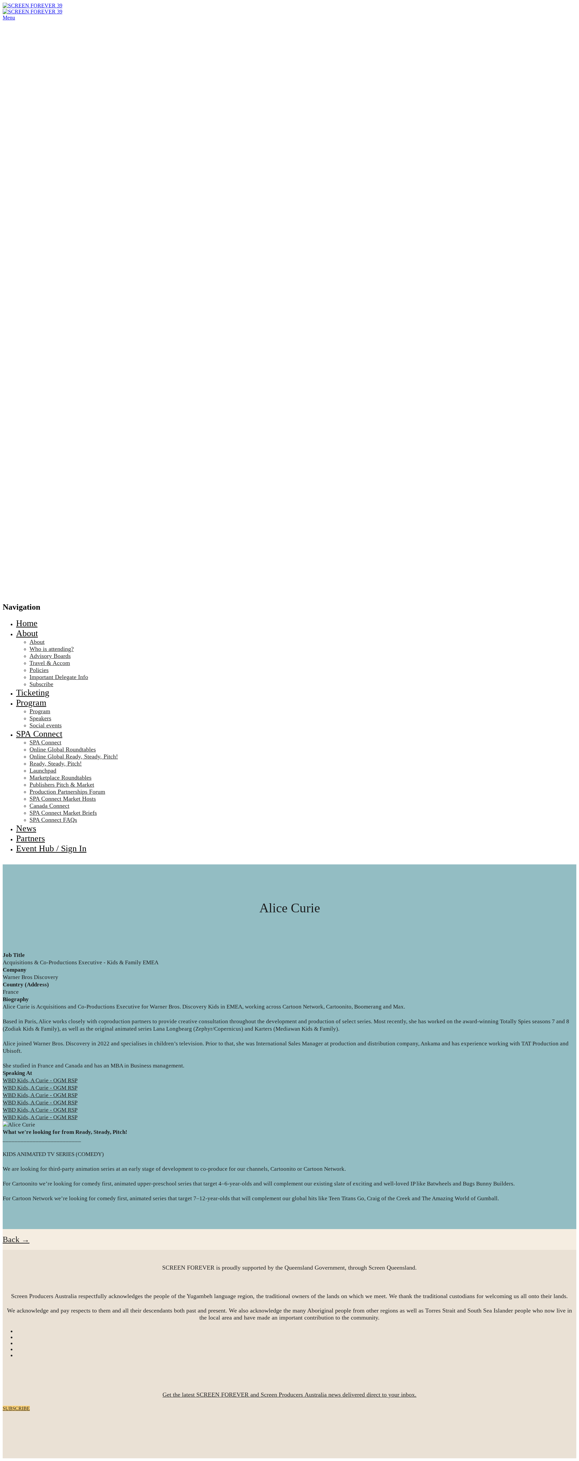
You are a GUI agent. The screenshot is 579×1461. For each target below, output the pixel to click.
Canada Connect (49, 805)
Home (27, 623)
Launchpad (42, 770)
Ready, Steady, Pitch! (55, 763)
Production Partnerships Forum (67, 791)
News (26, 828)
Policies (39, 670)
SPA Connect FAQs (53, 819)
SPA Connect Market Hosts (62, 798)
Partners (30, 838)
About (27, 633)
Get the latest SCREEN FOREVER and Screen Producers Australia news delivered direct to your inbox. (289, 1394)
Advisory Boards (50, 656)
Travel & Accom (49, 663)
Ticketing (32, 692)
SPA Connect (39, 734)
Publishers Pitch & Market (61, 784)
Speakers (40, 718)
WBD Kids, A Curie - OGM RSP (40, 1080)
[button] (16, 1239)
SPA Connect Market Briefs (63, 812)
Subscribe (41, 684)
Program (31, 703)
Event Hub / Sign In (51, 848)
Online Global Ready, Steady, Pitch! (73, 756)
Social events (45, 725)
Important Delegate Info (58, 677)
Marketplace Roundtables (60, 777)
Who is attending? (51, 649)
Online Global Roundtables (62, 749)
